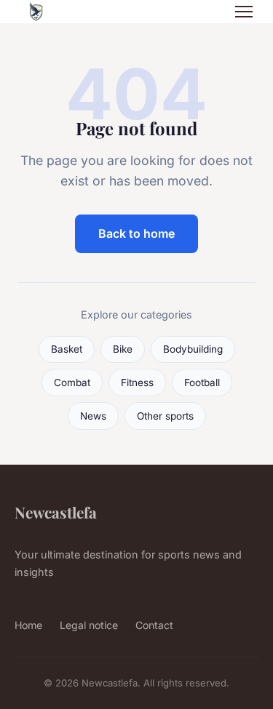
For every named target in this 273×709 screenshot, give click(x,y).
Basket (66, 349)
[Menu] (243, 11)
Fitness (137, 382)
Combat (72, 382)
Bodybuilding (193, 349)
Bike (122, 349)
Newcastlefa (56, 512)
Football (202, 382)
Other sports (165, 416)
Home (28, 625)
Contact (154, 625)
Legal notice (89, 625)
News (93, 416)
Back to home (136, 233)
